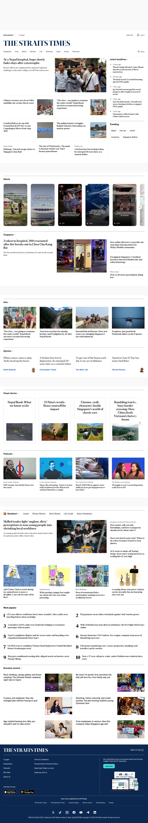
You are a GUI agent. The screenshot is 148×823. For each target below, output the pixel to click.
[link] (36, 43)
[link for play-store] (27, 792)
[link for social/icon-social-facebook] (74, 812)
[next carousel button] (140, 207)
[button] (9, 35)
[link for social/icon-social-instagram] (67, 812)
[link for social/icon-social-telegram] (88, 812)
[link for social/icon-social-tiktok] (60, 812)
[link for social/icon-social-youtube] (81, 812)
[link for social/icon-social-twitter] (53, 812)
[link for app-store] (10, 792)
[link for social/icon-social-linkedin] (95, 812)
